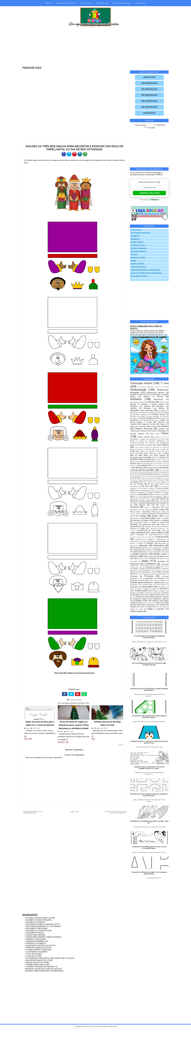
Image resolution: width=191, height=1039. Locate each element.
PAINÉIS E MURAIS (137, 264)
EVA (152, 505)
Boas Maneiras (154, 416)
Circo (152, 434)
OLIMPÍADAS (150, 564)
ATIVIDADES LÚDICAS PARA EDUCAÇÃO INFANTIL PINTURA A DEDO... (149, 716)
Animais (151, 402)
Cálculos (161, 422)
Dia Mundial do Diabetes (146, 488)
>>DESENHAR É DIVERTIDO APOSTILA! (40, 945)
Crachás (142, 451)
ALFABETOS (135, 236)
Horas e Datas (158, 522)
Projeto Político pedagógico (157, 580)
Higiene (146, 520)
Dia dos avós (153, 484)
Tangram (133, 607)
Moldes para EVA (149, 556)
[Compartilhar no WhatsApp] (85, 154)
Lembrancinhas (162, 537)
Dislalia (141, 492)
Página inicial (74, 811)
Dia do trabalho (161, 482)
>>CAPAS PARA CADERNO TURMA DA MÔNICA (43, 937)
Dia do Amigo (161, 472)
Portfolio (163, 574)
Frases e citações (162, 518)
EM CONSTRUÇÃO (149, 83)
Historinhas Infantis (141, 522)
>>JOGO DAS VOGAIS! (33, 954)
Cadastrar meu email (149, 193)
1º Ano (164, 383)
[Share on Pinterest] (77, 694)
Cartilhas (161, 429)
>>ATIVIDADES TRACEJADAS (36, 928)
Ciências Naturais (137, 434)
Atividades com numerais (141, 410)
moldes (135, 552)
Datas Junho (156, 453)
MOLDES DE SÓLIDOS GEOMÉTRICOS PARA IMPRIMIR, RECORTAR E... (149, 689)
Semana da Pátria (142, 597)
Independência (135, 526)
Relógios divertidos (145, 593)
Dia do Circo (134, 476)
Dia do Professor (158, 480)
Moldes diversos (140, 554)
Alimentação (158, 399)
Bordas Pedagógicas (147, 418)
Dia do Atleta (134, 474)
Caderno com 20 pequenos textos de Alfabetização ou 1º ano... (149, 767)
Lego (150, 537)
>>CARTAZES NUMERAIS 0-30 (36, 941)
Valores (132, 609)
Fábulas (162, 505)
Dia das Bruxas (152, 468)
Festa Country (145, 510)
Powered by (144, 200)
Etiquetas (142, 505)
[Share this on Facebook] (64, 694)
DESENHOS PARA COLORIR (140, 459)
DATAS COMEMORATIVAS (121, 3)
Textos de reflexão (161, 607)
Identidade (134, 524)
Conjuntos (152, 443)
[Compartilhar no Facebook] (63, 154)
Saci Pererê (156, 595)
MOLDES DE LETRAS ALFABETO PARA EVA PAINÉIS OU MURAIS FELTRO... (149, 795)
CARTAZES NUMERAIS (139, 248)
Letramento (138, 539)
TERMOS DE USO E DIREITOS (66, 3)
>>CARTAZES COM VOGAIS (35, 939)
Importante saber (149, 524)
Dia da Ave (157, 461)
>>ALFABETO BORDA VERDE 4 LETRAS (40, 918)
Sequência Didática (140, 599)
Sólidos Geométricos (148, 605)
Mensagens (148, 550)
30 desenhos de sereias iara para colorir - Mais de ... (149, 822)
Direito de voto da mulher (158, 490)
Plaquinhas (136, 574)
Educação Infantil (158, 499)
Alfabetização (138, 389)
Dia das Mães (149, 470)
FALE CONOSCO (86, 3)
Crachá (132, 451)
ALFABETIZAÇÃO (137, 242)
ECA (135, 497)
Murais (153, 558)
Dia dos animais (136, 484)
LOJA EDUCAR (140, 3)
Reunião (157, 593)
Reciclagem (148, 587)
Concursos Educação (137, 443)
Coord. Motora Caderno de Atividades (147, 447)
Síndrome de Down (148, 603)
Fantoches (156, 507)
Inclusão (163, 524)
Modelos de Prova (162, 550)
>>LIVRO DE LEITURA (33, 956)
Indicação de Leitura (151, 526)
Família (146, 507)
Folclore (142, 516)
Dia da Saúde (164, 465)
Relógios (133, 593)
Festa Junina (158, 509)
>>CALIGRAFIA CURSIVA (34, 933)
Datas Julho (143, 453)
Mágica (141, 543)
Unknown (27, 728)
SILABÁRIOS (135, 239)
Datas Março (143, 455)
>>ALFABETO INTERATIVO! (35, 922)
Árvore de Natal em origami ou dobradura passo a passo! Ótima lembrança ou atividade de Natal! (74, 725)
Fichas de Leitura (148, 514)
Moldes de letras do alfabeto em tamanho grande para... (149, 873)
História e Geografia (161, 520)
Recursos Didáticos (159, 591)
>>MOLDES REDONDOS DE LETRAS (39, 960)
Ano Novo (163, 402)
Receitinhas (134, 587)
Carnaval (153, 426)
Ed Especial (144, 497)
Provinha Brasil (147, 584)
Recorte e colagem (150, 589)
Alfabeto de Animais (153, 397)
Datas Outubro (159, 455)
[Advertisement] (90, 47)
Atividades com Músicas (154, 408)
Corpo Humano (160, 449)
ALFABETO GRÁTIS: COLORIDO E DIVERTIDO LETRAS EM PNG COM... (149, 742)
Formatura (145, 518)
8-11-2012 (71, 731)
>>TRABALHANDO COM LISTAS (37, 964)
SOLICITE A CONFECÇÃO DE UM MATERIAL (146, 273)
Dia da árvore (146, 461)
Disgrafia (133, 492)
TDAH (142, 607)
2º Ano (139, 387)
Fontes (155, 516)
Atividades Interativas (140, 414)
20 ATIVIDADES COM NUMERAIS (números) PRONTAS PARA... (149, 637)
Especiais (152, 503)
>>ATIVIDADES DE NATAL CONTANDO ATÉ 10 (42, 924)
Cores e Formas (144, 449)
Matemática (159, 545)
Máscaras (143, 545)
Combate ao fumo (160, 437)
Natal (80, 700)
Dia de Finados (164, 470)
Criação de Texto (155, 451)
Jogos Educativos (138, 532)
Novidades (161, 561)
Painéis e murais (139, 568)
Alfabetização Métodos (156, 393)
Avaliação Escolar (158, 414)
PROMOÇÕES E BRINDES (151, 583)
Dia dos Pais (147, 486)
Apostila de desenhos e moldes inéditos (147, 404)
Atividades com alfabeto (140, 406)
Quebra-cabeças (161, 584)
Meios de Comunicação (153, 548)
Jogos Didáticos (157, 532)
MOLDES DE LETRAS (138, 258)
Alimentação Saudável (137, 402)
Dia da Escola (145, 463)
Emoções (166, 501)
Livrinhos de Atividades (157, 541)
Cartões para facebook (138, 431)
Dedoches (154, 457)
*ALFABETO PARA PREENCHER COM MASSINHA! (44, 971)
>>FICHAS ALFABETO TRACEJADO (38, 950)
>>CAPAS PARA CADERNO (35, 935)
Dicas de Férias (163, 488)
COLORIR (134, 254)
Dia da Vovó (138, 467)
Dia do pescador (144, 480)
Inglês (142, 528)
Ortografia (146, 566)
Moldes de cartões (162, 552)
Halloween (136, 520)
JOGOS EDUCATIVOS (138, 267)
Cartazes (165, 426)
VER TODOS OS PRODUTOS (140, 233)
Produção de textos (137, 580)
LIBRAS (133, 261)
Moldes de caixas (148, 552)
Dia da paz (154, 465)
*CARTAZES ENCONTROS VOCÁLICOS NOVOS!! (43, 969)
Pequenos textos (160, 570)
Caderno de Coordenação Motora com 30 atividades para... (149, 847)
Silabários (155, 601)
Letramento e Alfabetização (156, 539)
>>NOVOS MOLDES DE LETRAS (37, 962)
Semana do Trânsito (161, 597)
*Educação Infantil (141, 383)
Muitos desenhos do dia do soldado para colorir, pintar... (149, 664)
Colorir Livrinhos (144, 437)
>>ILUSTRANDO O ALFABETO (36, 952)
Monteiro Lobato (142, 558)
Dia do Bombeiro (147, 474)
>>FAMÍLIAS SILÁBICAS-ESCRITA (38, 948)
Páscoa (152, 568)
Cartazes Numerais (143, 428)
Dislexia (149, 492)
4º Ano (156, 387)
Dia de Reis (136, 472)
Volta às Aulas (136, 611)
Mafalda (132, 543)
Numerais (134, 564)
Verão (141, 609)
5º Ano (163, 387)
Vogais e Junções (155, 609)
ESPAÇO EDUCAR (89, 1026)
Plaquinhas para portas (150, 574)
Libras (144, 541)
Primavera (148, 576)
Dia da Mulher (142, 465)
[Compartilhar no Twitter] (69, 154)
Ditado (157, 492)
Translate (151, 128)
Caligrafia (133, 424)
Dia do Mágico (156, 478)
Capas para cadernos (138, 426)
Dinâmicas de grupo (140, 490)
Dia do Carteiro (161, 474)
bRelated (121, 744)
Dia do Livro (144, 478)
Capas (26, 738)
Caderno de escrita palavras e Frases (149, 421)
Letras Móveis (134, 541)
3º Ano (147, 387)
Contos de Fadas (145, 445)
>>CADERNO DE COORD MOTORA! (38, 931)
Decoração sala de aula (138, 457)
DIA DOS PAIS (149, 77)
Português (134, 576)
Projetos (134, 582)
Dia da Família (157, 463)
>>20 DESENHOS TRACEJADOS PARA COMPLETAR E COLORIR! (49, 958)
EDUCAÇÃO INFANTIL (138, 251)
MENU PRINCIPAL (102, 3)
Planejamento (134, 572)
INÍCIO (49, 3)
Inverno (163, 530)
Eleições (157, 501)
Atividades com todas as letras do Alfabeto (153, 412)
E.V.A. (166, 494)
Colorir (165, 433)
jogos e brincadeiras (137, 535)
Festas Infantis (161, 512)
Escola (135, 503)
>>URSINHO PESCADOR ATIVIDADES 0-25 (41, 967)
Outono (166, 566)
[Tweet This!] (71, 694)
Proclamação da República (153, 578)
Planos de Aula (163, 572)
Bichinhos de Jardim (137, 416)
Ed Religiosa (157, 497)
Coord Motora (163, 445)
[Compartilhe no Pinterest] (74, 154)
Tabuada (162, 605)
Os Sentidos (157, 566)
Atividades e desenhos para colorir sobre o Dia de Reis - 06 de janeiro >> (115, 812)
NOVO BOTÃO (149, 113)
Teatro (149, 607)
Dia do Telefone (148, 482)
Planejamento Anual (148, 572)
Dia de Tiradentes (148, 472)
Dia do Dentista (145, 476)
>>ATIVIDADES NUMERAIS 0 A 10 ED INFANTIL (43, 926)
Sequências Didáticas (161, 599)
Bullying (154, 420)
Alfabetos (136, 399)
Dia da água (158, 459)
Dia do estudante (158, 476)
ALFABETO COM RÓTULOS (140, 395)
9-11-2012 (37, 728)
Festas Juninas (135, 514)
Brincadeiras (162, 418)
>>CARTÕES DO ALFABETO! (35, 943)
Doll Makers (157, 494)
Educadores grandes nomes (140, 501)
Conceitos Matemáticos (156, 441)
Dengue (162, 457)
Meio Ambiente (135, 548)
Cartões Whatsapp (158, 431)
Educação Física (143, 499)
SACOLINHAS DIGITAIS (139, 276)
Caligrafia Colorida (148, 424)
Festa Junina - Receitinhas (140, 512)
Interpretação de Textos (147, 530)
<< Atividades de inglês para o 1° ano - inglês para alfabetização (32, 812)
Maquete (150, 543)
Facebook (134, 507)
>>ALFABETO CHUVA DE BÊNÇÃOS (38, 920)
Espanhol (143, 503)
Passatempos (146, 570)
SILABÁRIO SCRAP (141, 601)
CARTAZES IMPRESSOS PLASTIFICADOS (145, 270)
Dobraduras (61, 742)
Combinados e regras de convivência (143, 439)
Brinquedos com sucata (139, 420)
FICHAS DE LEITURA (138, 245)
